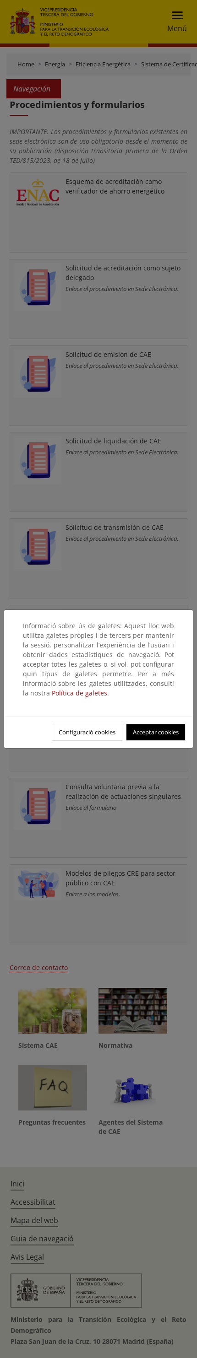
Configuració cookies (87, 732)
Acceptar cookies (156, 732)
